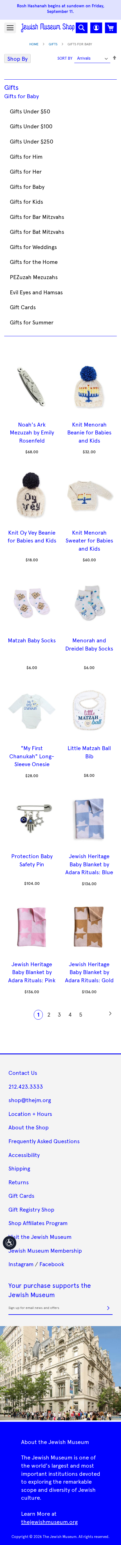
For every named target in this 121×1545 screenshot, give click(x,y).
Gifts (53, 44)
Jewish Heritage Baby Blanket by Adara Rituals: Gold (89, 972)
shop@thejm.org (29, 1100)
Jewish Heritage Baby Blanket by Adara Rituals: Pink (31, 972)
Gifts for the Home (34, 262)
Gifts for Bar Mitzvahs (37, 217)
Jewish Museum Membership (45, 1250)
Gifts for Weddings (33, 247)
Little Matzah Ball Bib (89, 752)
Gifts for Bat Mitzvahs (37, 232)
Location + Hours (30, 1114)
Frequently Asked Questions (44, 1141)
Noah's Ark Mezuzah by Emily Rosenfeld (32, 432)
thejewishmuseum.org (49, 1522)
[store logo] (48, 27)
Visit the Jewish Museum (39, 1237)
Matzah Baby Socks (32, 640)
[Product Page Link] (31, 416)
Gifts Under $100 (31, 126)
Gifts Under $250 (31, 141)
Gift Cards (23, 307)
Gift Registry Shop (31, 1209)
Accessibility (24, 1155)
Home (34, 44)
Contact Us (22, 1073)
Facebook (51, 1264)
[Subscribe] (108, 1308)
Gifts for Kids (26, 201)
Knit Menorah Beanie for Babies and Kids (89, 432)
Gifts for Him (26, 156)
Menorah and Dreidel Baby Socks (89, 644)
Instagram (20, 1264)
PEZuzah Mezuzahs (34, 277)
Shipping (19, 1168)
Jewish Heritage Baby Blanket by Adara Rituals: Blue (89, 864)
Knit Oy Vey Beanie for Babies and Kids (32, 536)
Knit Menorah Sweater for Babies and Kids (89, 540)
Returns (18, 1182)
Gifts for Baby (21, 96)
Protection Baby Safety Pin (32, 860)
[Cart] (111, 28)
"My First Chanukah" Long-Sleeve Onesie (31, 756)
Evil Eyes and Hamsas (36, 292)
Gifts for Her (26, 171)
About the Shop (28, 1127)
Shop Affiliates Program (38, 1223)
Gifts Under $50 (30, 111)
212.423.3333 (25, 1086)
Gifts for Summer (31, 322)
